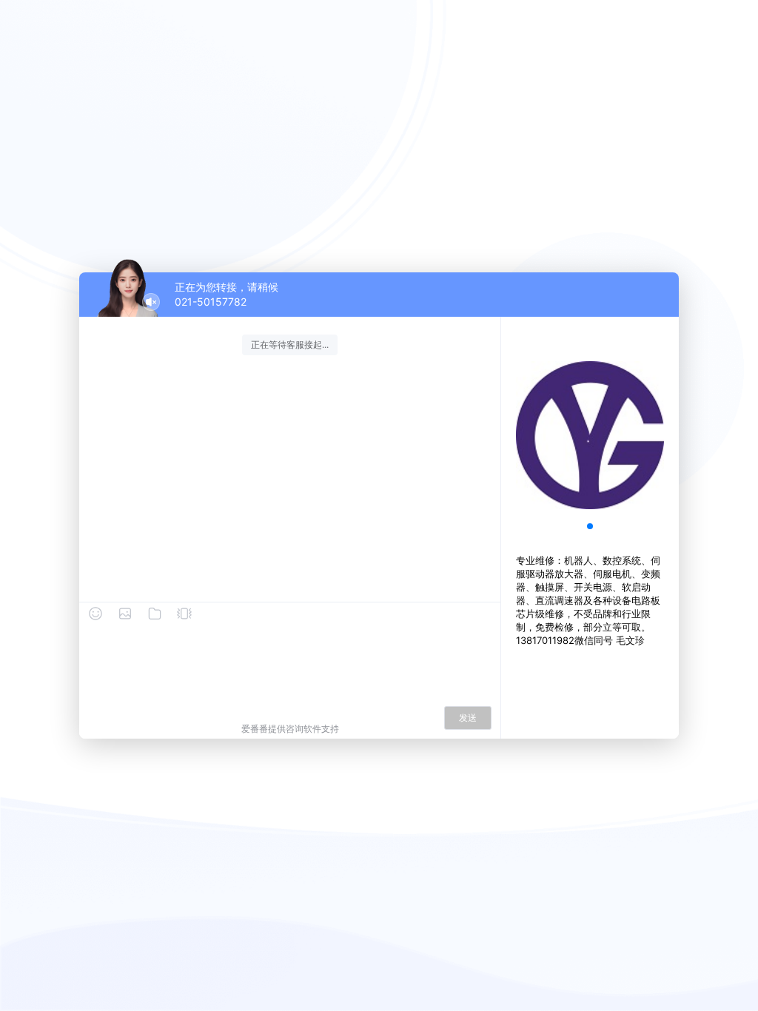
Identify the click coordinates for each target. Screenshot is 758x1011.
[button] (590, 526)
